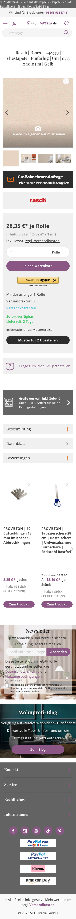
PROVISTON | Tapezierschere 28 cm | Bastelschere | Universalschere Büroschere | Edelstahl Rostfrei (56, 540)
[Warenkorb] (73, 18)
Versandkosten (42, 904)
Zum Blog (38, 749)
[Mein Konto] (15, 22)
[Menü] (5, 22)
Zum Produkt (19, 604)
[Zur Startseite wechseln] (41, 22)
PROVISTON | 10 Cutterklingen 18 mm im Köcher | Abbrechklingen (17, 535)
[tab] (38, 429)
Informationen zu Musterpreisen (30, 330)
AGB (47, 688)
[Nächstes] (67, 112)
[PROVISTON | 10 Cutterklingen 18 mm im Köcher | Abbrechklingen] (19, 495)
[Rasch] (38, 200)
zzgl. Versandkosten (42, 241)
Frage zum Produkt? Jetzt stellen (44, 366)
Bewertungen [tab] (18, 457)
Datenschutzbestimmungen (41, 684)
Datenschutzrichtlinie (22, 671)
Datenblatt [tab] (15, 443)
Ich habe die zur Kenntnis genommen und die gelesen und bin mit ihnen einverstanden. (39, 688)
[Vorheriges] (6, 112)
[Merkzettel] (65, 22)
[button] (38, 282)
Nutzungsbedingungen (23, 676)
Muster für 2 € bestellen (38, 340)
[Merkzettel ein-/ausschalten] (66, 81)
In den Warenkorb (38, 266)
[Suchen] (66, 33)
